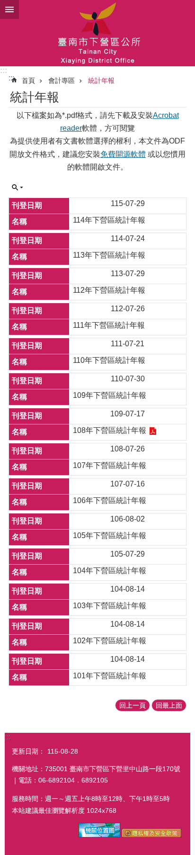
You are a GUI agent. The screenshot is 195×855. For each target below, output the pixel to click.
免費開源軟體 (123, 154)
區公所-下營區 (97, 33)
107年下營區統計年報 (109, 465)
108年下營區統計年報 (109, 430)
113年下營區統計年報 (109, 255)
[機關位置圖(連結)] (99, 835)
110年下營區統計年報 (109, 360)
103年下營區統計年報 (109, 606)
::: (3, 70)
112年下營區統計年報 (109, 290)
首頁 (28, 80)
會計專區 (61, 80)
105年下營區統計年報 (109, 535)
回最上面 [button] (169, 705)
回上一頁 (132, 705)
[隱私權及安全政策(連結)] (151, 835)
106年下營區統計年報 (109, 500)
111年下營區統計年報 (109, 325)
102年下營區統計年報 (109, 641)
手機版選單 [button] (9, 9)
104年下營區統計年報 (109, 571)
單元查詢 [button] (18, 187)
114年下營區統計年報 (109, 220)
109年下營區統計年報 (109, 395)
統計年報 (101, 80)
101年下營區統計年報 (109, 676)
